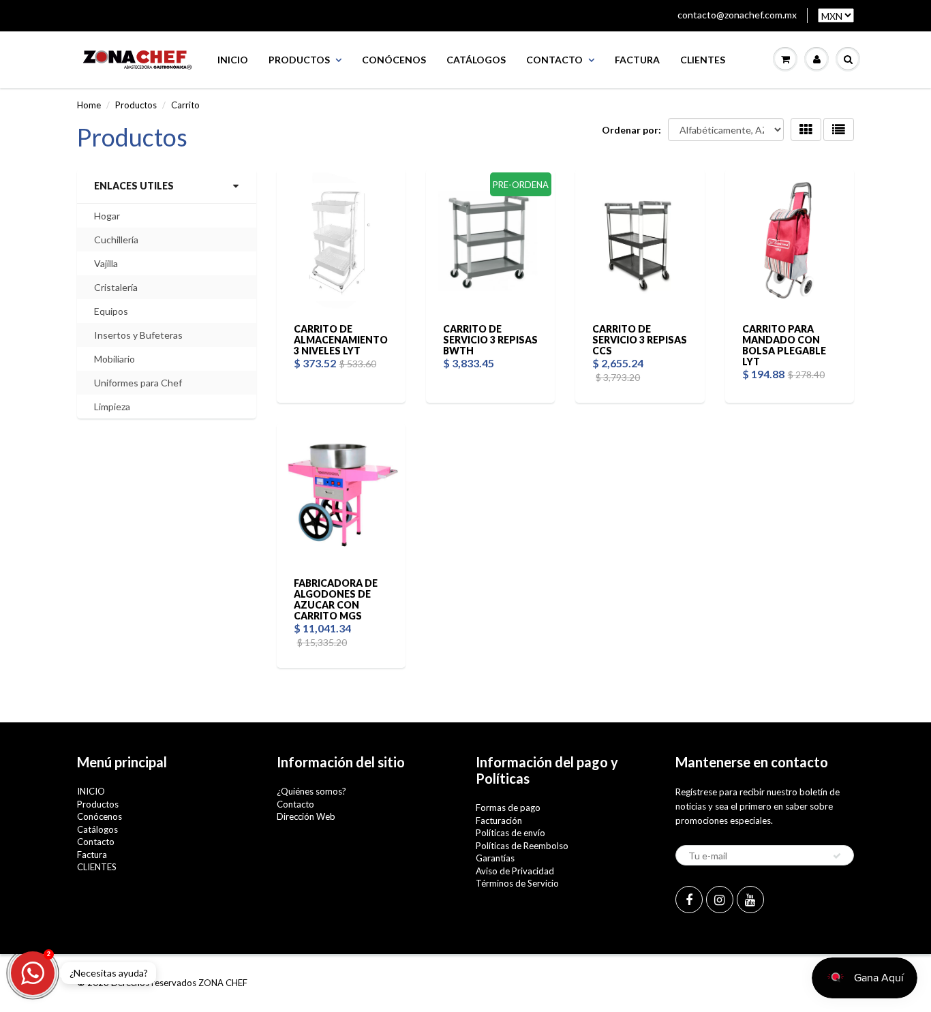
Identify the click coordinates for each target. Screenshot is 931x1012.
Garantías (495, 858)
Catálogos (476, 59)
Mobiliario (114, 359)
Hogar (107, 215)
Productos (299, 59)
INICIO (232, 59)
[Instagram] (719, 899)
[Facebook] (689, 899)
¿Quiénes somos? (311, 791)
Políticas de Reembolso (522, 845)
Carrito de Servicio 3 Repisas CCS (639, 339)
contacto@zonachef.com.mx (737, 14)
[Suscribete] (837, 856)
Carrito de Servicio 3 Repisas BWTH (490, 339)
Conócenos (394, 59)
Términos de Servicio (517, 883)
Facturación (499, 820)
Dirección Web (306, 816)
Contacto (554, 59)
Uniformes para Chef (138, 382)
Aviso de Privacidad (515, 870)
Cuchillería (116, 239)
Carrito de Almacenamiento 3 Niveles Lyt (341, 339)
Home (89, 104)
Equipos (111, 311)
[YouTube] (750, 899)
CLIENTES (702, 59)
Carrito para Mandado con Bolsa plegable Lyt (784, 345)
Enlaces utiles (134, 185)
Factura (637, 59)
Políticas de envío (510, 832)
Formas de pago (508, 807)
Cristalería (116, 287)
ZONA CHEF (222, 982)
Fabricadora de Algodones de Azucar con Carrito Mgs (336, 599)
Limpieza (112, 406)
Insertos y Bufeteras (138, 335)
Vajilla (106, 263)
